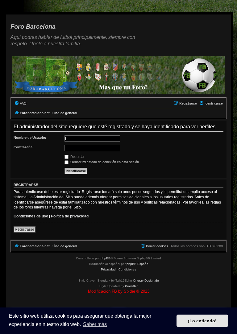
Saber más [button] (95, 324)
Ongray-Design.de (146, 280)
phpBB (105, 258)
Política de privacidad (70, 216)
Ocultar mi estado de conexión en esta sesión (104, 162)
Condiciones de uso (31, 216)
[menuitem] (20, 103)
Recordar (77, 157)
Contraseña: (24, 147)
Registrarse (24, 229)
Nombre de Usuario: (30, 137)
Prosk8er (131, 286)
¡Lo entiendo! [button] (202, 320)
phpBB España (137, 264)
